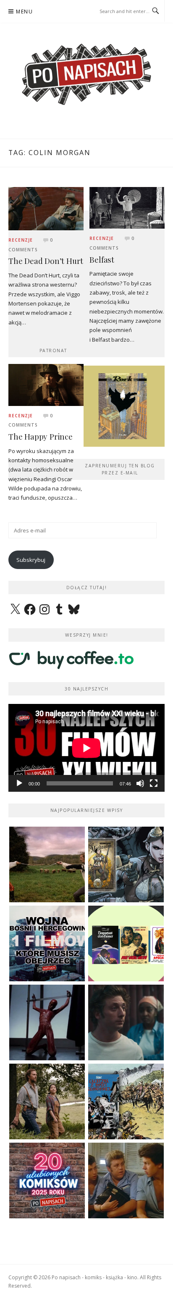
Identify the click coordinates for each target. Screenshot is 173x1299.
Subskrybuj (30, 560)
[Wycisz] (140, 783)
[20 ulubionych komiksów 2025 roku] (47, 1180)
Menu (24, 11)
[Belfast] (127, 207)
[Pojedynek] (47, 864)
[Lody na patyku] (126, 1180)
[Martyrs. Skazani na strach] (47, 1022)
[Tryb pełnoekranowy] (153, 783)
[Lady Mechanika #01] (126, 864)
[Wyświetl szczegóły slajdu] (123, 406)
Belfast (101, 259)
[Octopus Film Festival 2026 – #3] (126, 943)
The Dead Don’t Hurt (45, 261)
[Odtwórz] (19, 783)
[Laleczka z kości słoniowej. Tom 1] (126, 1101)
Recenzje (20, 240)
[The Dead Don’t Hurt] (46, 208)
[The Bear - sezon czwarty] (126, 1022)
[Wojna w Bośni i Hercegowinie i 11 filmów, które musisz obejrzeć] (47, 943)
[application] (86, 748)
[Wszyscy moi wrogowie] (47, 1101)
